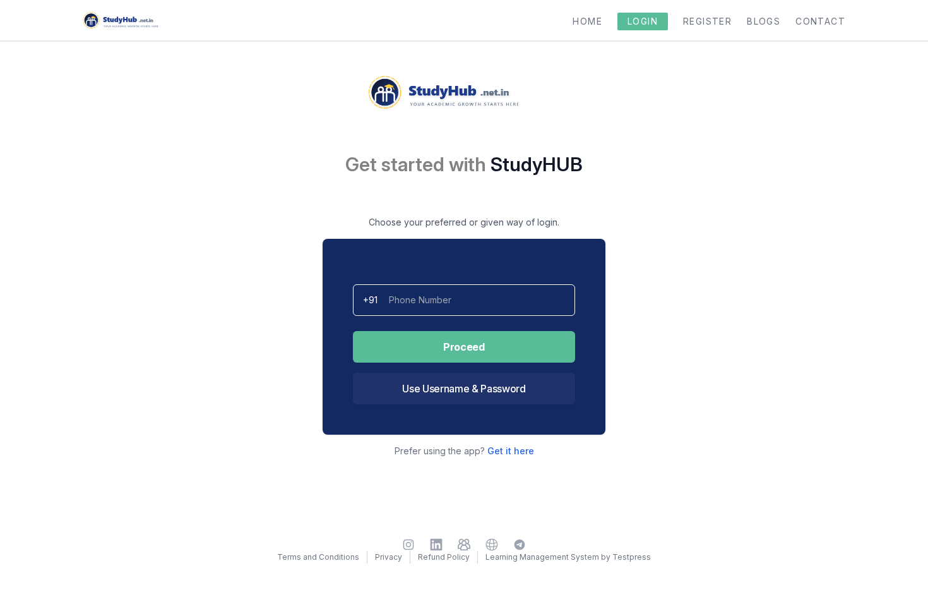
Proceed (464, 347)
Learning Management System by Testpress (568, 557)
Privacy (388, 557)
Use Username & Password (463, 388)
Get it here (510, 450)
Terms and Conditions (318, 557)
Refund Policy (444, 557)
